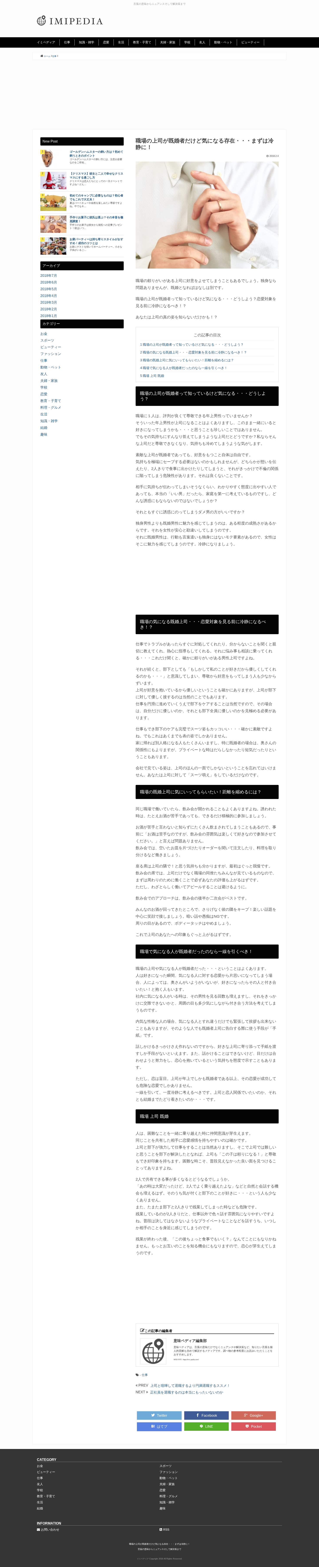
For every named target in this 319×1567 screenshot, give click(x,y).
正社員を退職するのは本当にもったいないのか (186, 1392)
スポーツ (47, 340)
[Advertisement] (159, 95)
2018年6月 (48, 282)
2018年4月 (48, 296)
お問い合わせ (50, 1529)
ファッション (50, 354)
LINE (209, 1426)
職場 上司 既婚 (152, 376)
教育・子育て (142, 42)
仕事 (67, 42)
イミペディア (46, 42)
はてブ (162, 1426)
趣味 (43, 434)
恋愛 (106, 42)
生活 (121, 42)
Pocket (256, 1426)
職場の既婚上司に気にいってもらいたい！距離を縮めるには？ (187, 360)
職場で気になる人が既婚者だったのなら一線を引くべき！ (183, 368)
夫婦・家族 (167, 42)
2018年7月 (48, 275)
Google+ (256, 1415)
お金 (43, 333)
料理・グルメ (50, 407)
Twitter (162, 1415)
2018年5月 (48, 289)
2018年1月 (48, 316)
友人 (202, 42)
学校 (187, 42)
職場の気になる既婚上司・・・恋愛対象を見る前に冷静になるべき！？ (193, 352)
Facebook (209, 1415)
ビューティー (250, 42)
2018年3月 (48, 302)
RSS (166, 1529)
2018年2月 (48, 309)
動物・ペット (223, 42)
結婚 (43, 427)
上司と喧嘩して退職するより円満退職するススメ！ (190, 1385)
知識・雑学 (86, 42)
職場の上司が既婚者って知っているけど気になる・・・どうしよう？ (192, 344)
